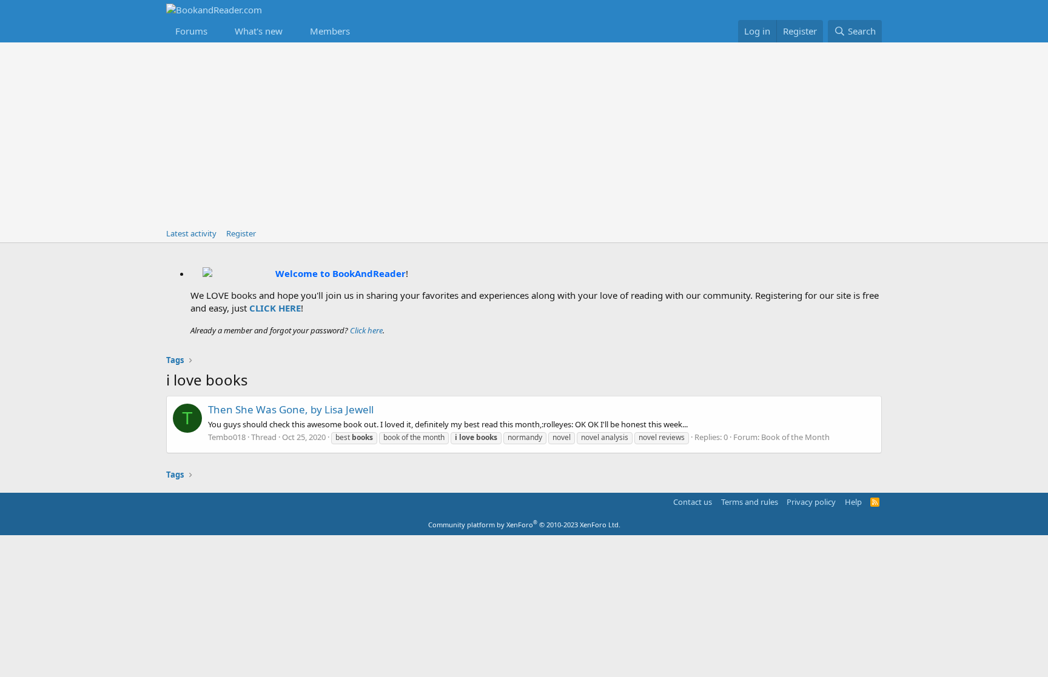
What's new (259, 31)
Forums (191, 31)
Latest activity (191, 233)
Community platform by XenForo (524, 524)
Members (330, 31)
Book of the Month (795, 437)
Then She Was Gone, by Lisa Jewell (291, 409)
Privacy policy (811, 501)
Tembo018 (227, 437)
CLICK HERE (275, 308)
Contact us (692, 501)
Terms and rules (749, 501)
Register (241, 233)
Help (853, 501)
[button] (217, 31)
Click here (366, 330)
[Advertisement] (524, 133)
